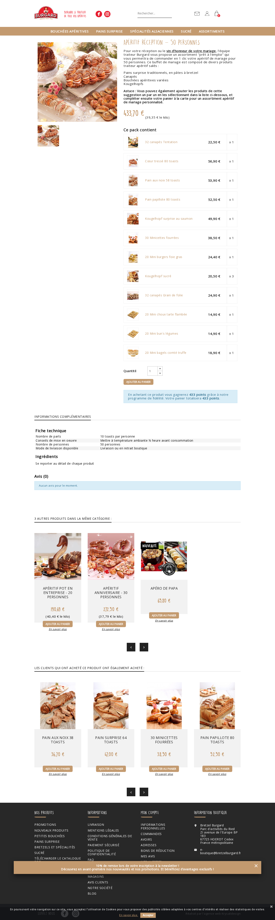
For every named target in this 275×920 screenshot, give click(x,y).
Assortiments (212, 31)
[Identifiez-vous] (207, 14)
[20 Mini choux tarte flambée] (133, 314)
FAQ (91, 859)
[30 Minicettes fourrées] (133, 238)
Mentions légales (103, 830)
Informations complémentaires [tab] (62, 416)
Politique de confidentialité (102, 852)
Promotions (45, 824)
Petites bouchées (49, 836)
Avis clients (98, 882)
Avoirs (146, 839)
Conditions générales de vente (110, 837)
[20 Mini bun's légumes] (133, 333)
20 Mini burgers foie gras (163, 257)
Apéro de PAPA (164, 588)
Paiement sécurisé (103, 845)
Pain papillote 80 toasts (162, 199)
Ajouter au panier (138, 382)
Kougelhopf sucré (158, 276)
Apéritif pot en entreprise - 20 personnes (58, 592)
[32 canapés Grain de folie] (133, 295)
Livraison (96, 824)
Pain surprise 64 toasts (111, 739)
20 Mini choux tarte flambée (166, 314)
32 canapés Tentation (161, 142)
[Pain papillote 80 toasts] (133, 199)
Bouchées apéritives (69, 31)
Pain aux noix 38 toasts (57, 739)
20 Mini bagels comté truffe (165, 352)
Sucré (186, 31)
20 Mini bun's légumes (161, 333)
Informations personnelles (153, 826)
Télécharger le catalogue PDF (57, 860)
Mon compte (150, 812)
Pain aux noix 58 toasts (162, 180)
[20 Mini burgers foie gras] (133, 257)
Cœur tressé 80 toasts (162, 161)
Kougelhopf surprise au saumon (169, 218)
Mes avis (148, 856)
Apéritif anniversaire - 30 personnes (111, 592)
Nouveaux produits (51, 830)
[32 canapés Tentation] (133, 142)
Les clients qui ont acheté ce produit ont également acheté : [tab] (89, 668)
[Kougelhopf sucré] (133, 276)
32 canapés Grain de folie (164, 295)
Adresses (148, 845)
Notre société (100, 888)
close (256, 865)
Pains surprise (109, 31)
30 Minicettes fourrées (162, 238)
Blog (92, 893)
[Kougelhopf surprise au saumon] (133, 218)
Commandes (151, 834)
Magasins (96, 876)
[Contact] (197, 13)
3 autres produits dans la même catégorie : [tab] (73, 518)
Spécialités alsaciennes (152, 31)
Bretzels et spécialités (54, 847)
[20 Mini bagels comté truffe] (133, 353)
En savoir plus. (128, 915)
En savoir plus (58, 629)
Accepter (148, 915)
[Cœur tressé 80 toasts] (133, 161)
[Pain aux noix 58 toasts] (133, 180)
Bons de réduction (158, 850)
